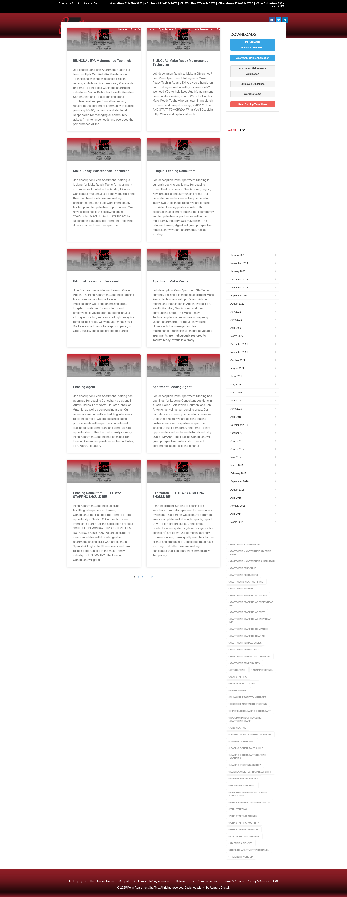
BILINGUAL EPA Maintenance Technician (103, 61)
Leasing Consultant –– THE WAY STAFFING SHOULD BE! (97, 495)
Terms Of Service (234, 881)
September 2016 (239, 481)
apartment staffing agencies (248, 595)
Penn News (266, 29)
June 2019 (236, 408)
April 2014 (236, 513)
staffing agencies (240, 843)
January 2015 (237, 505)
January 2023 (237, 271)
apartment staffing (242, 588)
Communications (209, 881)
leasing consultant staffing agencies (247, 756)
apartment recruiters (243, 575)
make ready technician (243, 778)
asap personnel (263, 670)
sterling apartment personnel (249, 850)
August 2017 (237, 449)
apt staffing (237, 670)
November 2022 (239, 287)
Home (122, 29)
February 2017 (238, 473)
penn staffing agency (243, 816)
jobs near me (237, 728)
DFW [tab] (242, 130)
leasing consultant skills (246, 748)
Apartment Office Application (252, 58)
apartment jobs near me (244, 544)
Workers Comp (252, 94)
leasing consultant (242, 741)
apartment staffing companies (248, 629)
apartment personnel (243, 568)
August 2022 (237, 303)
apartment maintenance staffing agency (250, 553)
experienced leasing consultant (250, 711)
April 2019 (236, 417)
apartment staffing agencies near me (251, 604)
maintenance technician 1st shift (250, 772)
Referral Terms (185, 881)
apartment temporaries (244, 663)
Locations (244, 29)
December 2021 (239, 344)
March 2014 (236, 522)
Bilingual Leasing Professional (96, 281)
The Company (141, 29)
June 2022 (236, 319)
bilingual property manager (247, 697)
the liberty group (241, 857)
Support (124, 881)
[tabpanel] (252, 184)
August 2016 (237, 489)
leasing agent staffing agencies (250, 734)
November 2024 (239, 263)
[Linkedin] (285, 20)
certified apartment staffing (248, 704)
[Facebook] (272, 20)
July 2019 (235, 400)
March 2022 (236, 336)
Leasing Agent (84, 387)
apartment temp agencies (245, 643)
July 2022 (235, 311)
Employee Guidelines (253, 84)
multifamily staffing (242, 785)
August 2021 (237, 368)
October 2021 (237, 360)
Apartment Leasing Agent (172, 387)
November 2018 (239, 425)
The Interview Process (103, 881)
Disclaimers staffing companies (152, 881)
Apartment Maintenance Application (252, 71)
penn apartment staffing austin (249, 802)
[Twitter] (278, 20)
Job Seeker (201, 29)
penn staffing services (243, 829)
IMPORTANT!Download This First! (252, 45)
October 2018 (237, 433)
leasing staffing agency (245, 765)
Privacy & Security (258, 881)
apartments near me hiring (246, 582)
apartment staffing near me (247, 636)
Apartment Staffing (172, 29)
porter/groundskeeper (244, 836)
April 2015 (236, 497)
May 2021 (235, 384)
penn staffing (238, 809)
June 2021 (236, 376)
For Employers (77, 881)
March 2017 (236, 465)
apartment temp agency (244, 649)
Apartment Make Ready (170, 281)
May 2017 (235, 457)
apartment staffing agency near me (250, 620)
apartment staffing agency (247, 612)
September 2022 (239, 295)
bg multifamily (238, 690)
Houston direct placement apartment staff (246, 719)
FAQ (275, 881)
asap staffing (238, 677)
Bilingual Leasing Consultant (174, 171)
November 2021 (239, 352)
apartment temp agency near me (249, 656)
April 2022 (236, 328)
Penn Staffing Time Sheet (252, 104)
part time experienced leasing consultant (248, 794)
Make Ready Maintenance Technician (101, 171)
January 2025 (237, 255)
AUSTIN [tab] (232, 130)
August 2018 (237, 441)
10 (152, 577)
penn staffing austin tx (244, 823)
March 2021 (236, 392)
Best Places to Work (242, 683)
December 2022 (239, 279)
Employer (223, 29)
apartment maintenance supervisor (252, 561)
